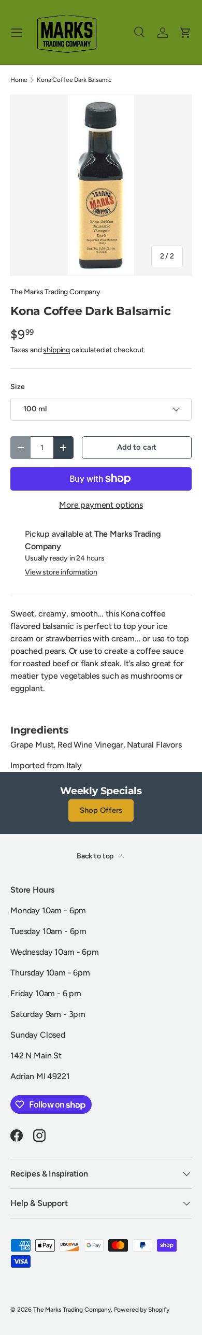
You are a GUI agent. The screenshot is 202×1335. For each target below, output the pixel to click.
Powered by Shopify (141, 1309)
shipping (56, 350)
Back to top (96, 856)
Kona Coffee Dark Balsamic (74, 80)
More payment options (101, 505)
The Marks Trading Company (55, 292)
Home (18, 80)
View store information (61, 572)
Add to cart (136, 447)
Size (17, 386)
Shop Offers (101, 810)
